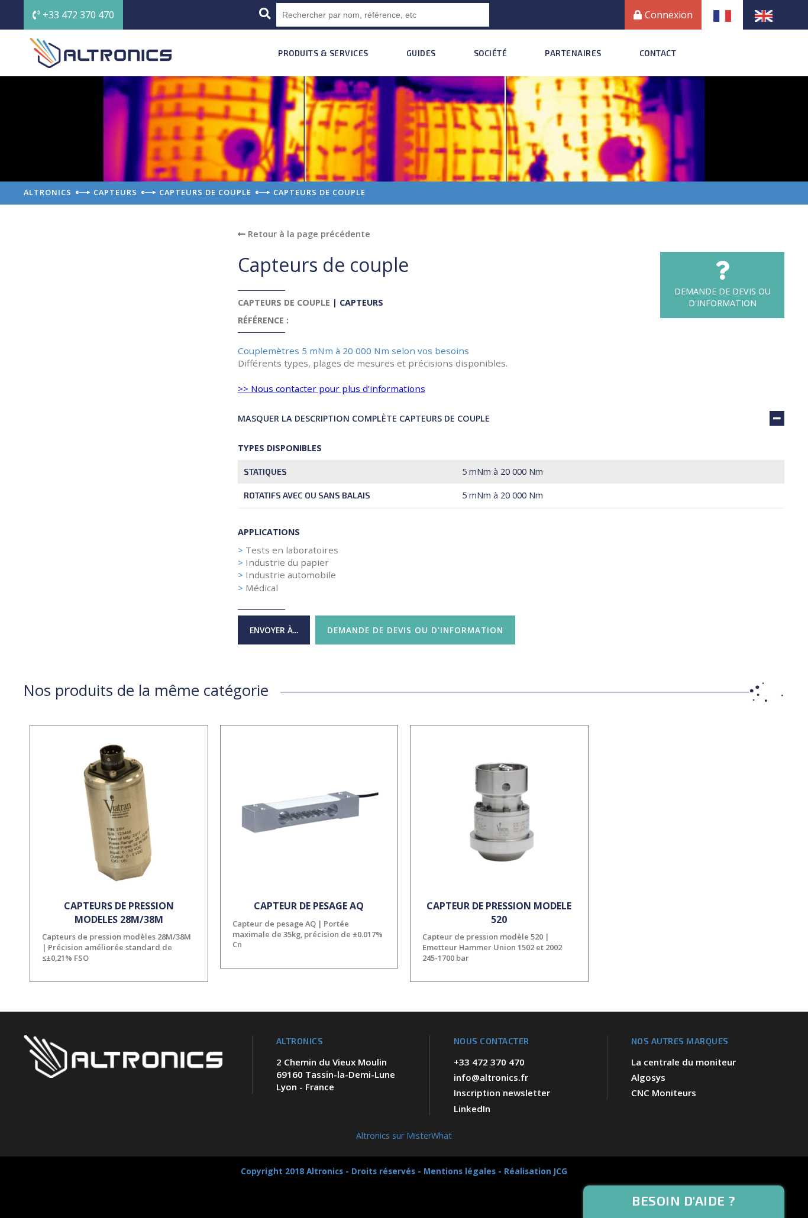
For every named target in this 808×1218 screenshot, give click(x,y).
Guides (421, 53)
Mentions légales (460, 1171)
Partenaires (573, 53)
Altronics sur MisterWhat (404, 1135)
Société (491, 53)
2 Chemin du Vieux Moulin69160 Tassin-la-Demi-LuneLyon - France (335, 1074)
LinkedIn (472, 1109)
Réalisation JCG (535, 1171)
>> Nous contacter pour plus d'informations (331, 388)
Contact (658, 53)
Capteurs (361, 302)
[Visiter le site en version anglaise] (763, 15)
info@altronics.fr (491, 1077)
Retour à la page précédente (307, 233)
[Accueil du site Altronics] (101, 53)
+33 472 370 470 (78, 14)
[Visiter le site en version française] (722, 15)
